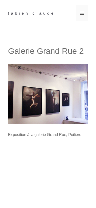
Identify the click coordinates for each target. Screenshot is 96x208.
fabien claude (31, 13)
